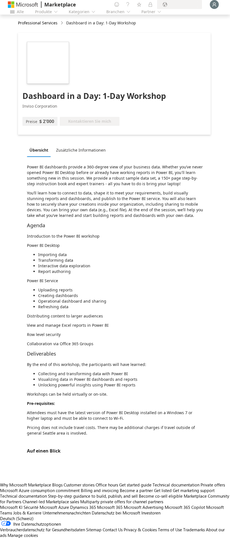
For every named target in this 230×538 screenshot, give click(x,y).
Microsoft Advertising (144, 507)
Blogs (57, 485)
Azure (63, 507)
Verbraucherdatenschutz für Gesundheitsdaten (42, 529)
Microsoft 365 (110, 507)
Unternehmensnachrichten (67, 513)
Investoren (150, 513)
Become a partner (136, 490)
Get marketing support (194, 490)
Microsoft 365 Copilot (185, 507)
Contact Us (113, 529)
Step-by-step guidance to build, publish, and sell (93, 496)
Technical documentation (176, 485)
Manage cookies (23, 535)
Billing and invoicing (100, 490)
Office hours (107, 485)
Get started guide (135, 485)
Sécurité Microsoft (40, 507)
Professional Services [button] (38, 22)
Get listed (163, 490)
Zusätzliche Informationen (81, 150)
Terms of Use (170, 529)
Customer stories (79, 485)
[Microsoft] (23, 4)
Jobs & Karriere (27, 513)
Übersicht (38, 150)
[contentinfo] (62, 23)
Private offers (213, 485)
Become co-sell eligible (161, 496)
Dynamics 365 (83, 507)
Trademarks (194, 529)
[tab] (40, 150)
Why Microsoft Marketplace (25, 485)
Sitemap (94, 529)
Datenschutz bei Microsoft (116, 513)
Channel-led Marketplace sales (50, 501)
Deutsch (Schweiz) (17, 518)
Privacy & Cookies (140, 529)
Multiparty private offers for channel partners (121, 501)
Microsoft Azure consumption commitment (40, 490)
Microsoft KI (11, 507)
